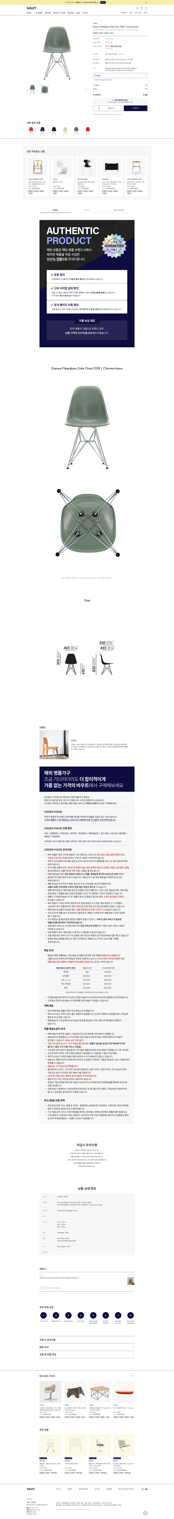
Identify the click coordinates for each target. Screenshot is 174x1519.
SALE (78, 13)
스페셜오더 (124, 13)
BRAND (71, 13)
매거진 (145, 13)
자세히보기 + (122, 54)
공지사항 (97, 1489)
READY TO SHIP (59, 13)
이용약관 (69, 1489)
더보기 (132, 1376)
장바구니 (111, 108)
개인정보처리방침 (83, 1489)
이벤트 (131, 13)
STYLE (85, 13)
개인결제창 (109, 1489)
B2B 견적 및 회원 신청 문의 (125, 1489)
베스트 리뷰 (138, 13)
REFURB (48, 13)
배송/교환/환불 (119, 210)
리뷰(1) (87, 210)
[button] (28, 90)
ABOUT (58, 1489)
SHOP (29, 13)
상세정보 (55, 210)
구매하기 (135, 108)
